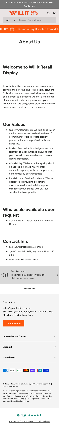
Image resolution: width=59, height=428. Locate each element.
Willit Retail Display (23, 384)
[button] (54, 13)
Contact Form (13, 323)
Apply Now (29, 5)
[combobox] (29, 20)
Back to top (29, 288)
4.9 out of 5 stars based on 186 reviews (29, 421)
